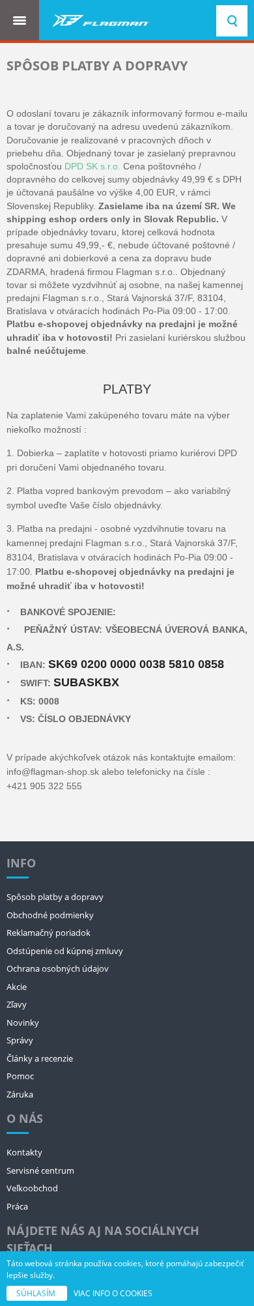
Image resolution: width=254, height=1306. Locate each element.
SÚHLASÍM (36, 1293)
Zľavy (17, 1004)
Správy (20, 1040)
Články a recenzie (40, 1058)
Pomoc (20, 1076)
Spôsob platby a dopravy (55, 897)
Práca (17, 1206)
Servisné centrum (40, 1170)
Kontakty (24, 1152)
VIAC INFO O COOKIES (113, 1293)
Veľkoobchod (32, 1188)
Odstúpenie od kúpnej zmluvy (65, 951)
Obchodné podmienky (50, 915)
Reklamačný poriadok (49, 932)
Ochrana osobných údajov (58, 968)
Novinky (23, 1022)
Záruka (20, 1094)
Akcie (17, 987)
